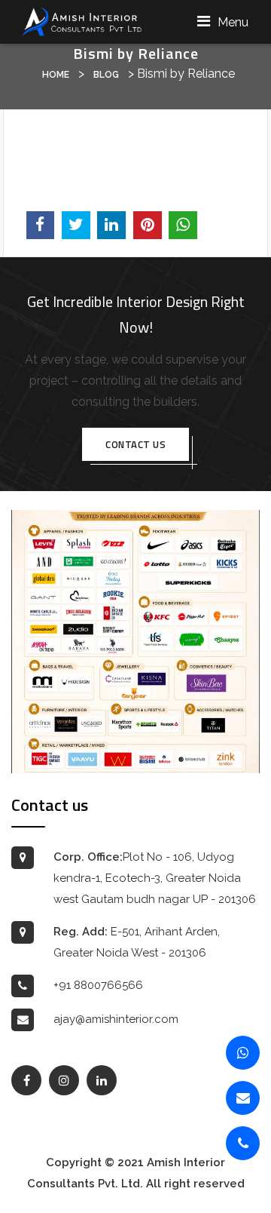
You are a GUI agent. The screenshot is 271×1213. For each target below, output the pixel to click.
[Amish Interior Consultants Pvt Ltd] (83, 21)
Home (55, 74)
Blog (106, 74)
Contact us (135, 444)
